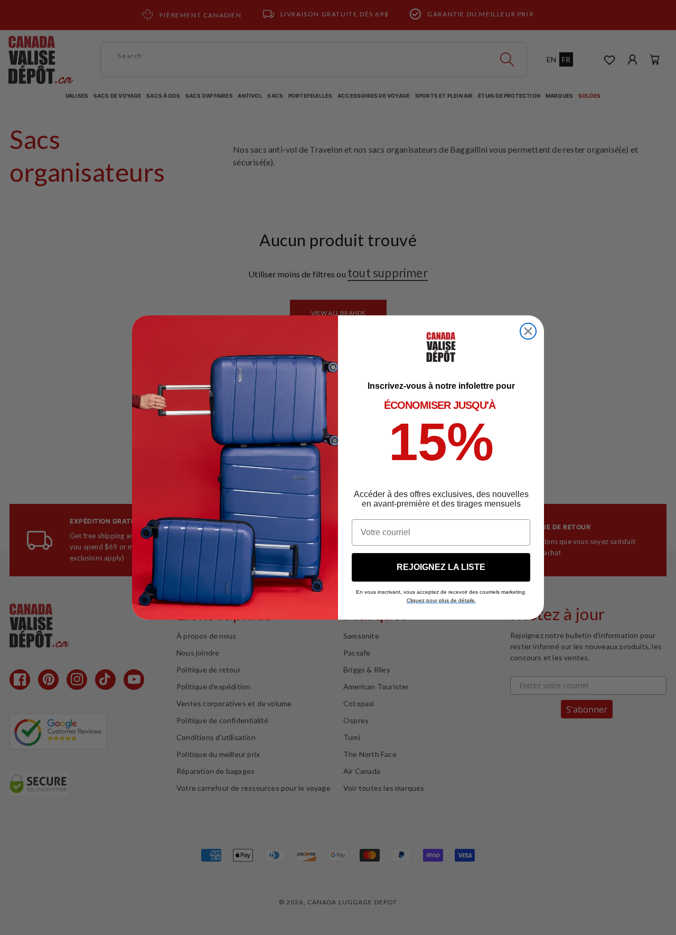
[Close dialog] (528, 331)
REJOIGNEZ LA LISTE (441, 567)
